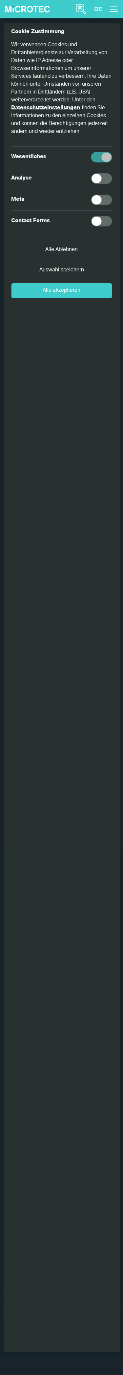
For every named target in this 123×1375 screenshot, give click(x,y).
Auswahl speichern (61, 270)
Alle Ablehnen (61, 250)
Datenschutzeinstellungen (45, 108)
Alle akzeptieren (61, 290)
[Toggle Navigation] (114, 9)
